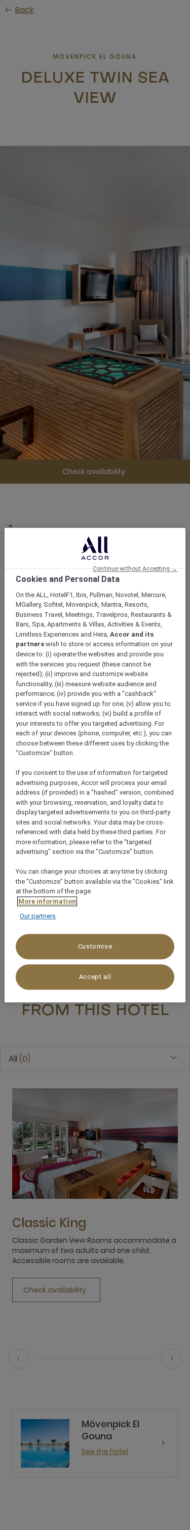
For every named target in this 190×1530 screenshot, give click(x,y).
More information (47, 901)
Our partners (38, 916)
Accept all (95, 976)
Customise (95, 946)
